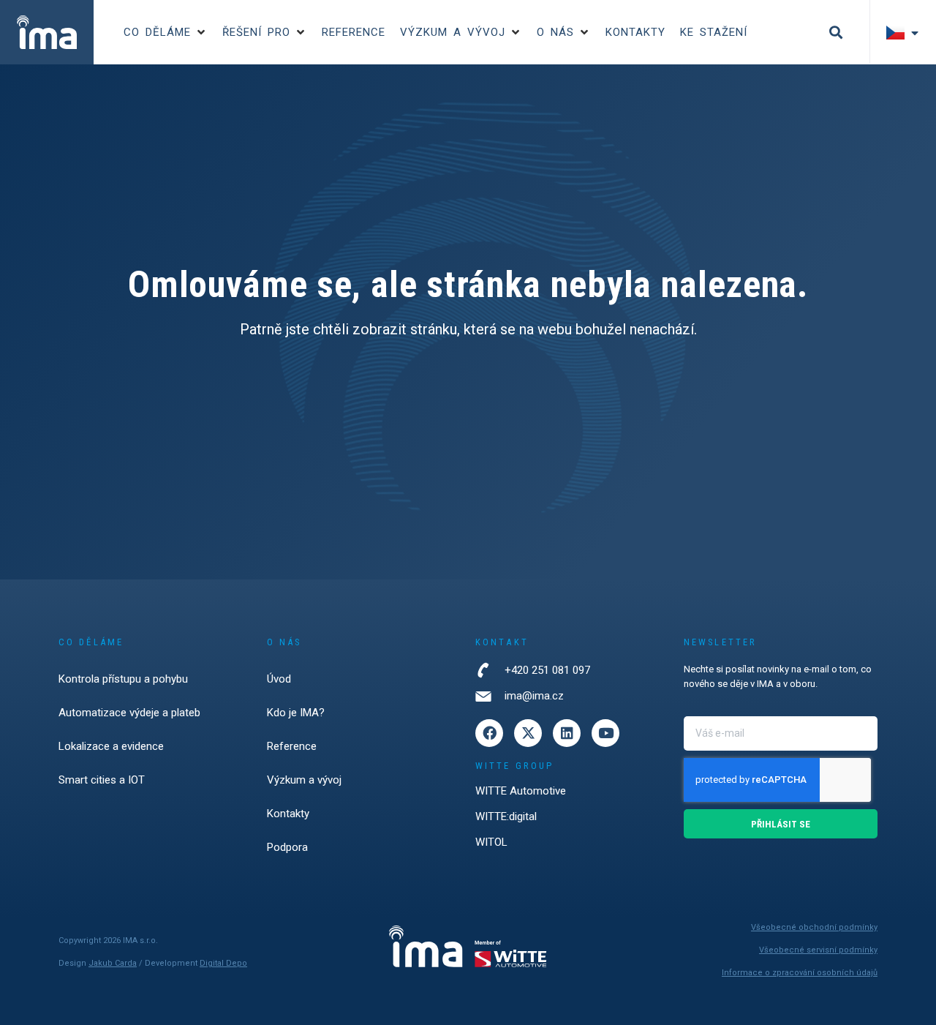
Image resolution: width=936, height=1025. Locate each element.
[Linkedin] (567, 733)
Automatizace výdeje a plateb (129, 712)
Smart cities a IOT (101, 779)
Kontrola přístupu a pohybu (123, 679)
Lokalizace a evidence (111, 746)
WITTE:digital (506, 816)
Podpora (287, 847)
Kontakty (288, 813)
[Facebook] (489, 733)
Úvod (279, 679)
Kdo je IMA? (296, 712)
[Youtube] (605, 733)
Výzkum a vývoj (304, 779)
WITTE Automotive (520, 790)
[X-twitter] (528, 733)
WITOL (491, 842)
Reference (292, 746)
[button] (165, 32)
